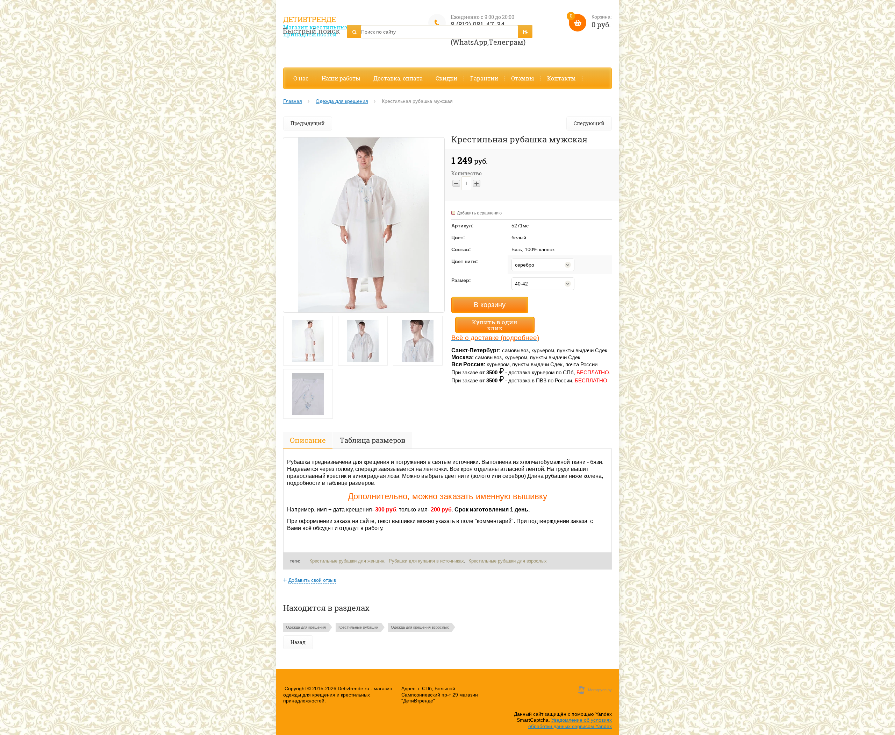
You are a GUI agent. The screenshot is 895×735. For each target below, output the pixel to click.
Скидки (446, 78)
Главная (292, 101)
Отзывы (522, 78)
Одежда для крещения (342, 101)
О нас (301, 78)
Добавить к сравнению (479, 213)
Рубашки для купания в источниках (426, 561)
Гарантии (484, 78)
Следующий (589, 123)
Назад (298, 642)
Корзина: (591, 21)
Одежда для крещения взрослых (420, 627)
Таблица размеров (372, 440)
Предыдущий (308, 123)
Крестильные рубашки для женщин (346, 561)
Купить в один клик (494, 325)
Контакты (561, 78)
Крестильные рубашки (358, 627)
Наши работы (341, 78)
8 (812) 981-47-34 (478, 24)
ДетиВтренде (309, 19)
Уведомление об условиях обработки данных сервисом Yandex (570, 723)
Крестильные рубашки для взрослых (507, 561)
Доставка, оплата (398, 78)
